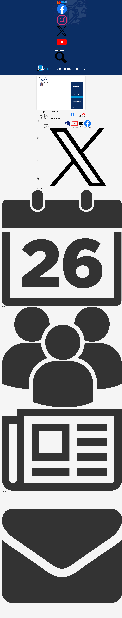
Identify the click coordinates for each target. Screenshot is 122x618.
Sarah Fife (46, 82)
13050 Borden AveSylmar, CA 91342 (38, 139)
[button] (40, 74)
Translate (62, 51)
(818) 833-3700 (38, 159)
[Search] (61, 63)
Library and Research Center (43, 77)
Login (38, 188)
